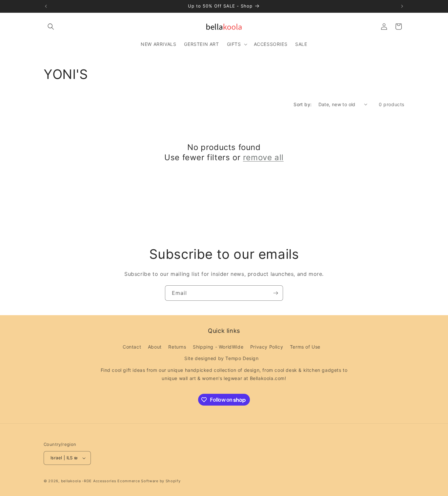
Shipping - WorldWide (218, 347)
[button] (51, 26)
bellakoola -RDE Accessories (88, 481)
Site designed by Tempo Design (221, 358)
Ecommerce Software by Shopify (148, 481)
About (155, 347)
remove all (263, 157)
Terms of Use (305, 347)
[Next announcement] (402, 6)
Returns (177, 347)
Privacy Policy (266, 347)
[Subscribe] (275, 293)
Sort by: (303, 104)
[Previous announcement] (46, 6)
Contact (132, 347)
